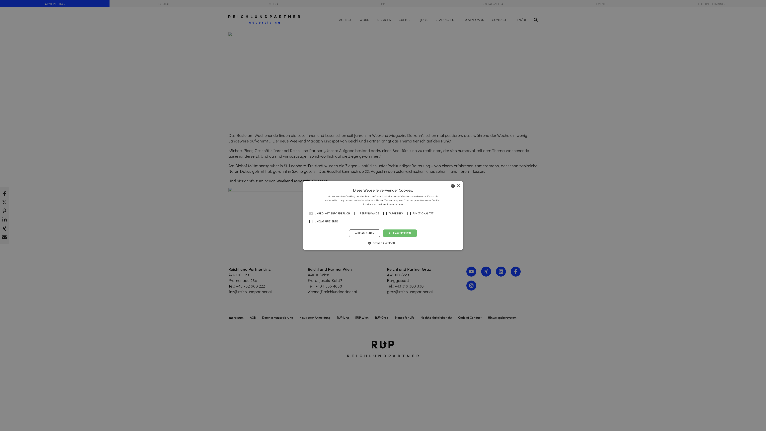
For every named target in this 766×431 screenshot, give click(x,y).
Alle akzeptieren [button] (400, 233)
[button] (383, 243)
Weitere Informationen (391, 204)
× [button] (458, 185)
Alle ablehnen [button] (364, 233)
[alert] (383, 215)
